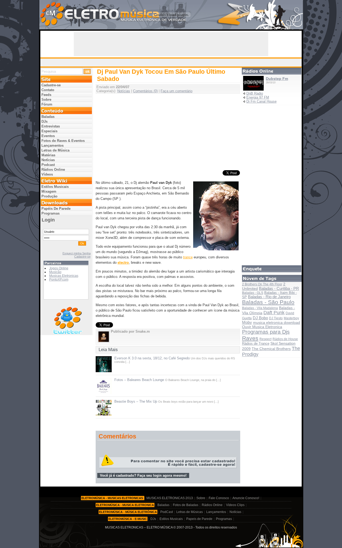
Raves (250, 338)
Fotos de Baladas (185, 505)
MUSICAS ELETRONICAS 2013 (169, 498)
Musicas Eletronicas (63, 276)
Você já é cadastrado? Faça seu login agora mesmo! (143, 475)
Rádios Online (53, 170)
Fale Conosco (219, 498)
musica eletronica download (276, 323)
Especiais (49, 131)
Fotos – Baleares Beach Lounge (139, 380)
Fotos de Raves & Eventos (63, 141)
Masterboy (291, 318)
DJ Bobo (260, 318)
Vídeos (47, 174)
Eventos (48, 136)
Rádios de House (285, 339)
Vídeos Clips (235, 505)
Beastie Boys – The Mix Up (135, 401)
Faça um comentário (176, 91)
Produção (49, 196)
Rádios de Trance (255, 343)
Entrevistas (50, 126)
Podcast (48, 165)
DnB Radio (254, 93)
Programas (50, 213)
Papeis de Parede (199, 519)
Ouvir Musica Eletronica (262, 327)
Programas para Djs (266, 332)
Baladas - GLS (252, 293)
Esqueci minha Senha (77, 253)
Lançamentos (52, 145)
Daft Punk (274, 312)
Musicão (55, 272)
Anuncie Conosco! (245, 498)
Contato (47, 90)
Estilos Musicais (55, 187)
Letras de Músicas (189, 512)
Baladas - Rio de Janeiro (269, 297)
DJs (44, 121)
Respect (265, 339)
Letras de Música (55, 150)
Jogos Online (58, 268)
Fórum (46, 104)
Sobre (46, 100)
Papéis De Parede (56, 209)
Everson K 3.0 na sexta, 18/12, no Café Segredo (152, 358)
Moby (247, 322)
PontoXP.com (58, 279)
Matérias (48, 155)
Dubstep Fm (277, 78)
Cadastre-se (51, 85)
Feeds (46, 95)
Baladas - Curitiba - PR (279, 288)
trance (188, 257)
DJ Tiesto (276, 318)
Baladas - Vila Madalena (260, 308)
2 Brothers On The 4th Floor (262, 284)
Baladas (48, 117)
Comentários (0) (145, 91)
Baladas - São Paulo (268, 302)
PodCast (166, 512)
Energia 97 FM (257, 97)
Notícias (123, 91)
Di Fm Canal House (261, 101)
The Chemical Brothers (271, 349)
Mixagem (48, 191)
